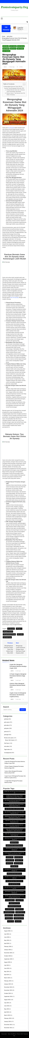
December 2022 (8, 1024)
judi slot (13, 48)
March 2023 (7, 1015)
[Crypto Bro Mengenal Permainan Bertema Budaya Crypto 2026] (14, 28)
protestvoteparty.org (14, 7)
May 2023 (6, 1009)
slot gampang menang (9, 634)
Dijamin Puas (14, 842)
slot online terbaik (19, 915)
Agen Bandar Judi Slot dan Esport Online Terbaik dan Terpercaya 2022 (14, 801)
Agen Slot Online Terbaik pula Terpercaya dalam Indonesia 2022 (14, 812)
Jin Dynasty (11, 127)
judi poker (6, 48)
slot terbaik (9, 918)
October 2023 (7, 993)
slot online (6, 51)
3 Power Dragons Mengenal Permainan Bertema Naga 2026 (18, 675)
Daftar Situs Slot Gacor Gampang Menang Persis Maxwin (14, 839)
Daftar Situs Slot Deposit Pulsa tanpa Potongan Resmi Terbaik (14, 834)
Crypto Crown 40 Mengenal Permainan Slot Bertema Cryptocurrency (18, 694)
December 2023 (8, 987)
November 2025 (8, 952)
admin (5, 66)
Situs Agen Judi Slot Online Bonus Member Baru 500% (14, 877)
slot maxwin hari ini (9, 912)
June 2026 (6, 937)
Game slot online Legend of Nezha (14, 845)
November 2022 (8, 1027)
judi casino (13, 46)
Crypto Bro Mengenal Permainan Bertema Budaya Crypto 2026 (20, 28)
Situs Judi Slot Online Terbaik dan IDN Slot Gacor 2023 (14, 888)
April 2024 (6, 974)
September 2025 (8, 959)
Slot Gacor (6, 743)
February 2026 (7, 946)
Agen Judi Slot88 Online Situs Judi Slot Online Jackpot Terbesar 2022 (14, 805)
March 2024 (7, 977)
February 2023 (7, 1018)
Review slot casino (8, 737)
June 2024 (6, 968)
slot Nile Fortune (20, 912)
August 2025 (7, 962)
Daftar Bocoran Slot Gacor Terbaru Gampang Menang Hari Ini (14, 821)
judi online (21, 46)
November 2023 (8, 990)
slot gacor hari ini (7, 631)
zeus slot (18, 921)
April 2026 (6, 943)
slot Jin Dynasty (14, 297)
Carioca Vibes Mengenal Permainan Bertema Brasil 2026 (17, 685)
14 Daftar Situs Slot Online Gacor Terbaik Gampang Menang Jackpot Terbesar (14, 796)
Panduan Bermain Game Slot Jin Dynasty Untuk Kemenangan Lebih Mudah (16, 90)
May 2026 (6, 940)
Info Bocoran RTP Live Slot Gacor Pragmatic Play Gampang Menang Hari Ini (14, 853)
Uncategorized (7, 752)
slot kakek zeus (10, 909)
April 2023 (6, 1012)
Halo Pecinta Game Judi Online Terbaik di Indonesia (14, 849)
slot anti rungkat (10, 900)
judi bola (5, 46)
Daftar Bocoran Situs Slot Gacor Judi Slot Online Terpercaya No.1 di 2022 (14, 817)
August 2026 (7, 931)
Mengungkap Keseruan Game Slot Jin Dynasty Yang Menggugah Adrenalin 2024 (14, 87)
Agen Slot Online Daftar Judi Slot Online (14, 808)
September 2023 (8, 996)
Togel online (7, 749)
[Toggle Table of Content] (23, 84)
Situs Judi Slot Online (14, 884)
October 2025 (7, 956)
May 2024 (6, 971)
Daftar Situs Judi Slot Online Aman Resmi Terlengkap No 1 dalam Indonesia (14, 830)
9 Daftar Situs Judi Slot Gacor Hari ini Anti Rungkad (14, 792)
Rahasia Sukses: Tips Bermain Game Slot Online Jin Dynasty (16, 94)
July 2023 (6, 1002)
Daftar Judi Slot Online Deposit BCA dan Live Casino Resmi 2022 (14, 825)
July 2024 (6, 965)
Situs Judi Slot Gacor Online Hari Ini (14, 881)
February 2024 (7, 980)
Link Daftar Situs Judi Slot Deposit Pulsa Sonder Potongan (14, 870)
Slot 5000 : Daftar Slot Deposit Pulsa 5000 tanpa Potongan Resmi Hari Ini (14, 896)
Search (22, 709)
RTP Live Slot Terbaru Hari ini (14, 873)
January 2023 (7, 1021)
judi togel (20, 48)
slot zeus (10, 921)
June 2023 (6, 1005)
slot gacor (19, 628)
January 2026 (7, 949)
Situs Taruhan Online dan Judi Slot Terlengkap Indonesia (14, 892)
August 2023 (7, 999)
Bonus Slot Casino (9, 740)
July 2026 (6, 934)
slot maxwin (19, 909)
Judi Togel (14, 866)
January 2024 (7, 984)
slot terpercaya (7, 637)
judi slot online (18, 863)
